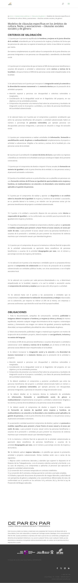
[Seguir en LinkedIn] (68, 568)
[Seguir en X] (61, 568)
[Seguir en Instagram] (64, 568)
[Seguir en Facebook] (57, 568)
